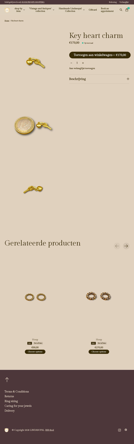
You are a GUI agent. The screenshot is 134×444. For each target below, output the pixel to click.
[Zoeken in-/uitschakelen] (121, 9)
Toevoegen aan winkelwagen (100, 55)
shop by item (18, 9)
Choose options (35, 352)
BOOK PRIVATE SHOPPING (33, 2)
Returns (9, 396)
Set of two (38, 343)
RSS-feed (49, 430)
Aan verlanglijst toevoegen (82, 68)
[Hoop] (35, 295)
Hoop (35, 339)
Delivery (10, 410)
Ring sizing (11, 401)
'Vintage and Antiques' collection (40, 9)
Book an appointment (107, 9)
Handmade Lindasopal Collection (70, 9)
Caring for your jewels (18, 406)
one (29, 343)
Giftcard (93, 10)
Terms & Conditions (17, 391)
